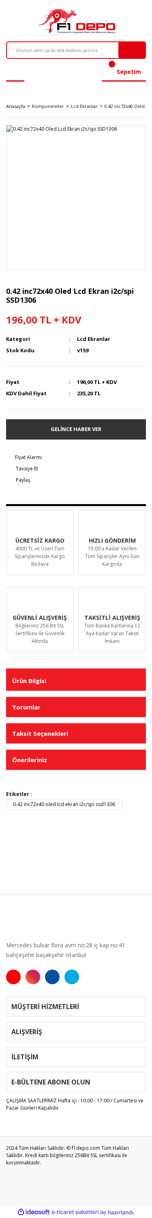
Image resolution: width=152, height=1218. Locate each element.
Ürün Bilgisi (29, 681)
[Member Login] (15, 72)
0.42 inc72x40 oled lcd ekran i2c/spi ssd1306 (64, 804)
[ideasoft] (33, 1212)
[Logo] (76, 21)
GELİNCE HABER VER (76, 429)
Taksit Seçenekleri (40, 733)
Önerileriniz (29, 760)
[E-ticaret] (75, 1212)
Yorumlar (26, 707)
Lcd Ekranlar (93, 339)
